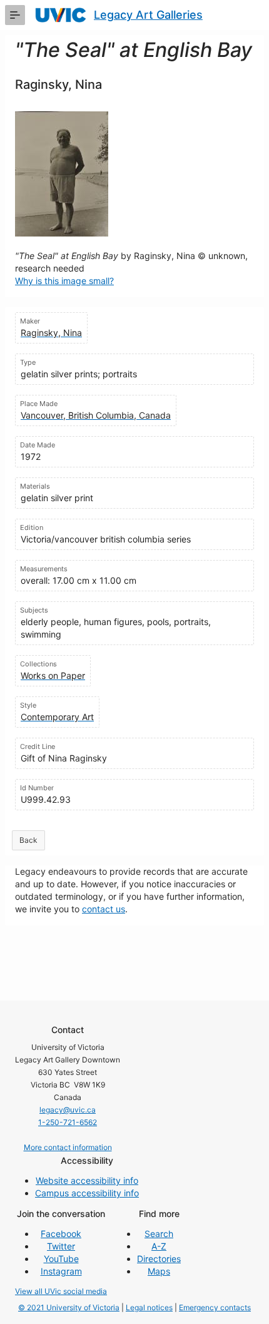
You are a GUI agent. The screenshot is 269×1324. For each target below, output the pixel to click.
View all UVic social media (61, 1291)
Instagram (61, 1271)
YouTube (61, 1258)
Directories (159, 1258)
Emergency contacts (215, 1307)
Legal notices (149, 1307)
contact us (103, 909)
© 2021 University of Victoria (68, 1307)
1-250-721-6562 (67, 1122)
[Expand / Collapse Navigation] (15, 15)
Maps (159, 1271)
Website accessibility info (87, 1180)
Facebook (61, 1233)
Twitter (61, 1246)
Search (159, 1233)
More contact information (68, 1147)
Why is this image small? (64, 280)
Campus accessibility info (87, 1193)
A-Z (158, 1246)
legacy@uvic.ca (67, 1109)
